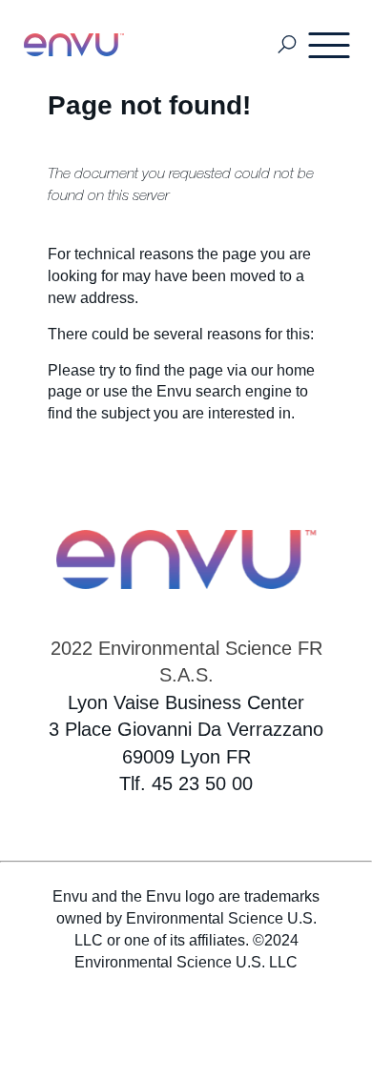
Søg (287, 45)
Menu (330, 45)
